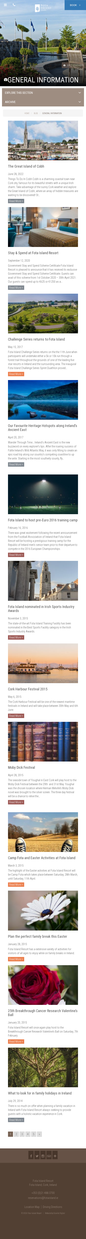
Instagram (43, 1155)
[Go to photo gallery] (5, 80)
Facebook (31, 1155)
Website (48, 1213)
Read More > (16, 201)
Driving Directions (52, 1207)
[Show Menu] (5, 5)
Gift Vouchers (75, 65)
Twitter (37, 1155)
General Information (52, 113)
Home (26, 113)
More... (55, 1155)
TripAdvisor (49, 1155)
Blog (36, 113)
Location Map (32, 1207)
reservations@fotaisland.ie (43, 1198)
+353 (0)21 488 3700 (43, 1192)
